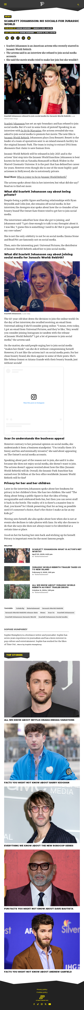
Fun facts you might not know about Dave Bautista (38, 908)
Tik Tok (38, 1004)
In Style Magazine (30, 130)
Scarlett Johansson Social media (53, 617)
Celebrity (20, 608)
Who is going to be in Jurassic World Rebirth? (42, 177)
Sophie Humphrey (23, 28)
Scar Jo (51, 613)
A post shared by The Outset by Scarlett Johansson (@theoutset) (33, 431)
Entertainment (33, 608)
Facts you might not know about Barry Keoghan (36, 782)
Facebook (34, 1004)
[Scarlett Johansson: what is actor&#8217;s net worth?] (17, 556)
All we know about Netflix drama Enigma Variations (39, 720)
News (8, 17)
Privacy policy (42, 989)
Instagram (42, 1004)
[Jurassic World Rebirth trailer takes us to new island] (17, 574)
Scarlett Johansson (14, 123)
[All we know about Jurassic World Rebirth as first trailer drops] (17, 592)
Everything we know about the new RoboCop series (38, 845)
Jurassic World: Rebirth (16, 137)
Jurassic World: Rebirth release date (21, 613)
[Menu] (5, 4)
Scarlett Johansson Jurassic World (20, 617)
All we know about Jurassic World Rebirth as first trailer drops (53, 586)
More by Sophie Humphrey (29, 645)
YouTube (50, 1004)
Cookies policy (42, 992)
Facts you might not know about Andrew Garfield (38, 971)
